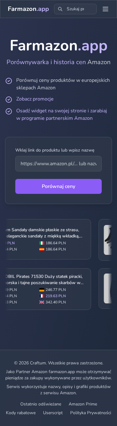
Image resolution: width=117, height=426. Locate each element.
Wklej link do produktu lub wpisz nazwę (54, 150)
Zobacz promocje (35, 99)
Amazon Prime (83, 404)
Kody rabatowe (21, 413)
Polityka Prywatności (90, 413)
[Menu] (105, 9)
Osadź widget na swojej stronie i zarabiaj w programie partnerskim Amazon (61, 114)
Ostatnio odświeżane (40, 404)
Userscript (53, 413)
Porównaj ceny (58, 186)
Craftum (38, 363)
